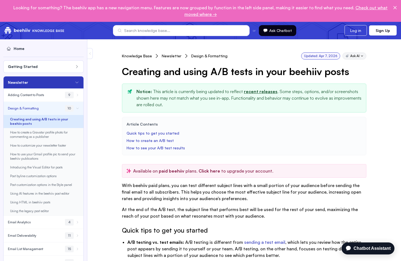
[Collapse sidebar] (90, 53)
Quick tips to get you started (153, 133)
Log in (355, 30)
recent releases (260, 91)
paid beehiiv (171, 171)
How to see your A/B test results (156, 148)
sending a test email (264, 242)
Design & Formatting (209, 56)
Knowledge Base (137, 56)
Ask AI (355, 56)
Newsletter (171, 56)
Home (19, 48)
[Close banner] (395, 7)
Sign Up (383, 30)
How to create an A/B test (151, 140)
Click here (208, 171)
